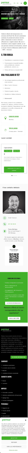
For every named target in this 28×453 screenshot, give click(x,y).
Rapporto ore (5, 408)
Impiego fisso (5, 398)
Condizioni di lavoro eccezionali (10, 373)
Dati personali (5, 416)
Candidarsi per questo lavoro (14, 169)
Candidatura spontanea (8, 365)
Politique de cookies (13, 450)
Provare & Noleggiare (7, 400)
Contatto (4, 383)
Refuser (14, 442)
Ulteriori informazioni (13, 303)
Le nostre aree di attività (8, 368)
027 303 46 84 (12, 224)
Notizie (4, 381)
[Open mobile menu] (25, 3)
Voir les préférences (14, 446)
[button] (25, 420)
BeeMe (4, 413)
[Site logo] (6, 3)
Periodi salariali (6, 411)
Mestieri (4, 370)
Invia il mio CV (13, 318)
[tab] (12, 176)
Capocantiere (8, 148)
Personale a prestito (7, 392)
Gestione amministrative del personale (12, 395)
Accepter (14, 438)
